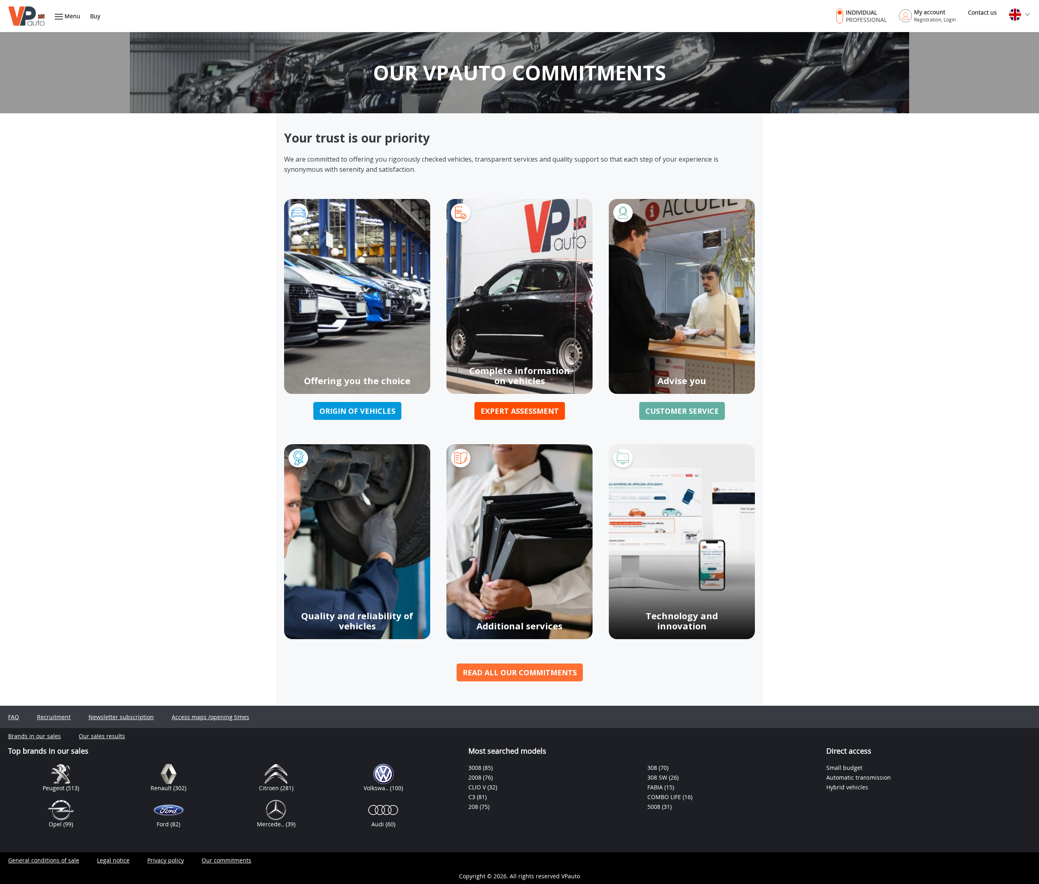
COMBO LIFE (665, 797)
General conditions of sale (43, 860)
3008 (475, 768)
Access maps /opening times (210, 717)
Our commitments (226, 860)
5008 (654, 807)
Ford (163, 824)
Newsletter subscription (121, 717)
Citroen (269, 788)
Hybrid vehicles (847, 787)
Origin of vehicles (357, 411)
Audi (378, 824)
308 (653, 768)
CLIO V (477, 787)
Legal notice (113, 860)
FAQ (13, 717)
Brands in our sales (34, 736)
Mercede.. (271, 824)
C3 (472, 797)
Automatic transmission (858, 777)
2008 (475, 777)
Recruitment (54, 717)
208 (474, 807)
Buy (95, 16)
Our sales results (102, 736)
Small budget (844, 768)
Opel (56, 824)
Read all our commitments (520, 672)
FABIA (655, 787)
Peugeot (54, 788)
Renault (162, 788)
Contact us (982, 12)
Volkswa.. (377, 788)
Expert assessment (520, 411)
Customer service (682, 411)
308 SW (658, 777)
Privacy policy (165, 860)
